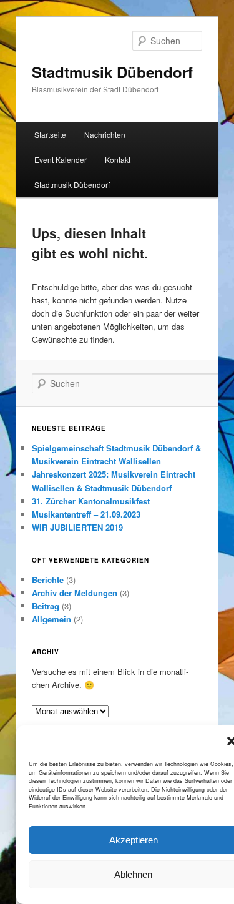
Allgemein (51, 619)
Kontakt (117, 159)
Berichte (48, 580)
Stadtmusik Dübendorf (112, 71)
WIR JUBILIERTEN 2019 (77, 527)
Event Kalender (60, 159)
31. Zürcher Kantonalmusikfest (91, 501)
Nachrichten (104, 134)
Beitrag (45, 606)
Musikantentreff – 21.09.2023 (86, 514)
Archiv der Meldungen (74, 593)
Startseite (50, 134)
